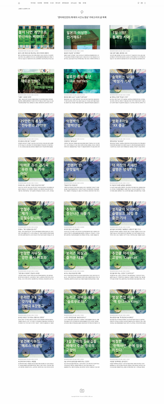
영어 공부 (58, 3)
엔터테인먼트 (65, 3)
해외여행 (46, 3)
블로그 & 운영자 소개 (24, 8)
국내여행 (39, 3)
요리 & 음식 (74, 3)
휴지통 (84, 3)
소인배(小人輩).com (88, 396)
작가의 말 (33, 3)
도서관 (52, 3)
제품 (80, 3)
